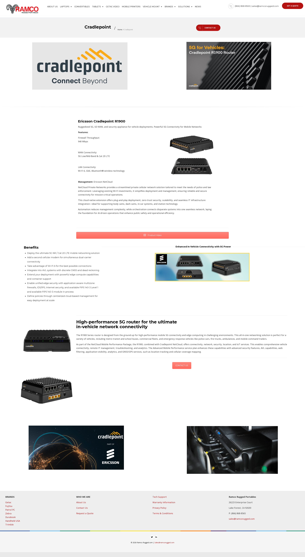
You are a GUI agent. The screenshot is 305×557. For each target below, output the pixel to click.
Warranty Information (163, 502)
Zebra (8, 513)
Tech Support (159, 496)
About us (52, 6)
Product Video (154, 235)
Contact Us (210, 28)
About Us (81, 502)
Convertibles (82, 6)
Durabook (10, 517)
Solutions (184, 6)
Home (119, 29)
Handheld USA (12, 520)
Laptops (65, 6)
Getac (8, 502)
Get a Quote (292, 6)
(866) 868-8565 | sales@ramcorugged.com (257, 6)
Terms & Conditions (162, 513)
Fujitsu (8, 506)
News (198, 6)
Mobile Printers (131, 6)
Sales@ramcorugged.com (164, 542)
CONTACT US (181, 365)
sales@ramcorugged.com (242, 518)
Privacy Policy (159, 507)
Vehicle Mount (151, 6)
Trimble (9, 524)
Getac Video (112, 6)
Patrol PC (10, 509)
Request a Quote (84, 513)
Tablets (96, 6)
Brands (169, 6)
